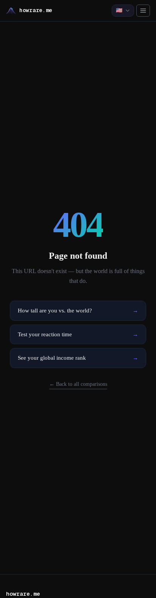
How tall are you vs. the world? (78, 311)
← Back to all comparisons (78, 384)
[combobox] (123, 11)
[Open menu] (143, 11)
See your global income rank (78, 358)
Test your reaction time (78, 334)
